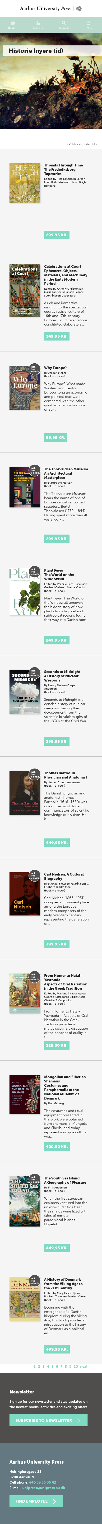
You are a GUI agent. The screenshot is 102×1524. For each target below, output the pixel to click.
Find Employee (31, 1501)
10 (76, 1366)
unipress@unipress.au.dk (43, 1488)
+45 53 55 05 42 (42, 1482)
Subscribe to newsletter (43, 1420)
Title (94, 144)
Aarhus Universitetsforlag (51, 8)
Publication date (78, 144)
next (84, 1366)
